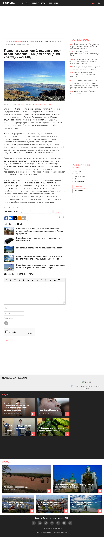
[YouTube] (64, 523)
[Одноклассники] (52, 523)
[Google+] (58, 523)
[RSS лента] (70, 523)
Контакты (60, 518)
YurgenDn (21, 104)
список (33, 212)
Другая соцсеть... (80, 179)
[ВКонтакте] (40, 523)
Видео (56, 3)
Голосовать (79, 187)
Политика (49, 104)
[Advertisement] (52, 22)
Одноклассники (79, 176)
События (35, 3)
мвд (21, 212)
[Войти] (99, 3)
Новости (25, 3)
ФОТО (5, 462)
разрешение (42, 212)
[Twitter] (46, 523)
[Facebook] (34, 523)
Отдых (42, 104)
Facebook (77, 174)
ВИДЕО (6, 394)
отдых (50, 212)
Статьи (43, 3)
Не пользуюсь (79, 181)
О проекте (38, 518)
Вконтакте (78, 171)
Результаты (79, 191)
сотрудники (58, 212)
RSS (66, 518)
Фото (50, 3)
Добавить (10, 340)
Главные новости (81, 39)
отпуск (26, 212)
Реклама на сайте (49, 518)
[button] (6, 280)
